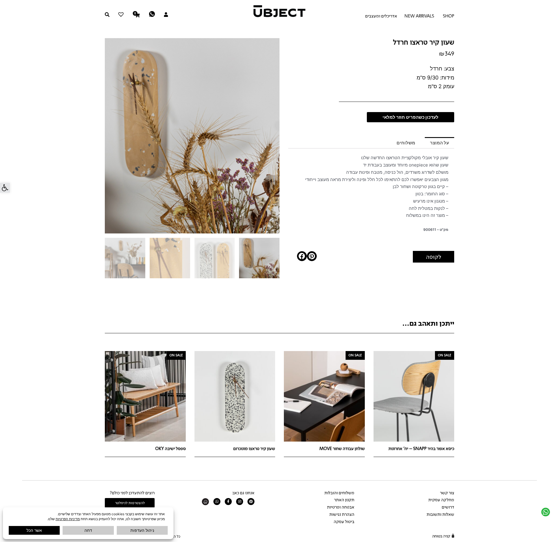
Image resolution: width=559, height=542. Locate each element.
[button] (5, 188)
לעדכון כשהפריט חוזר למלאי (410, 117)
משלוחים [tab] (406, 143)
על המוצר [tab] (439, 143)
